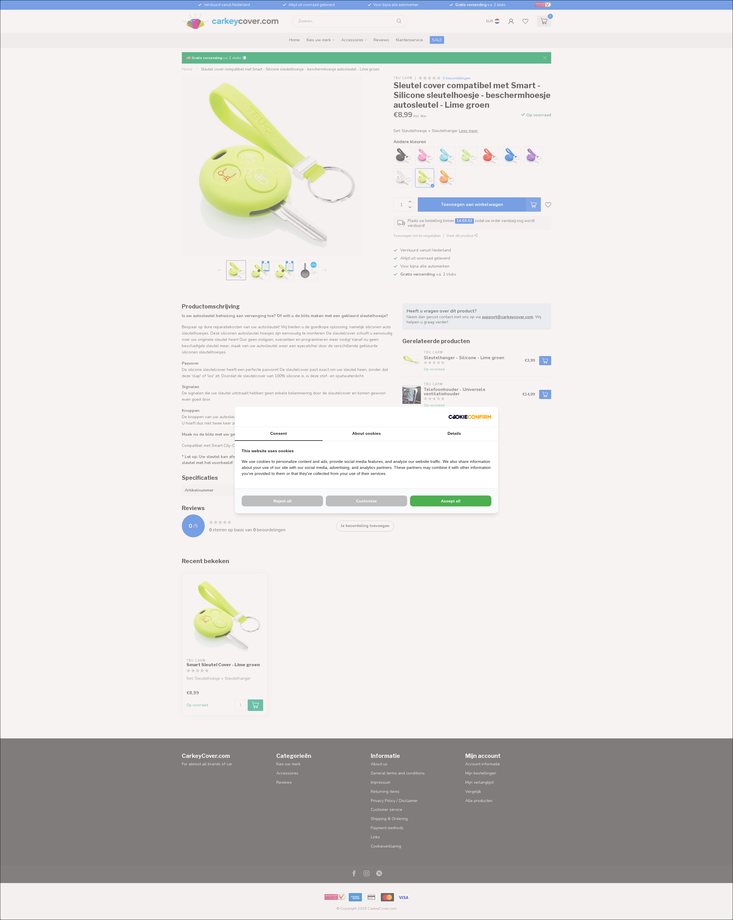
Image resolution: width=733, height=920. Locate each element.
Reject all (282, 501)
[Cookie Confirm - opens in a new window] (469, 417)
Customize (366, 501)
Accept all (450, 501)
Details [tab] (454, 433)
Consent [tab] (278, 433)
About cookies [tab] (366, 433)
